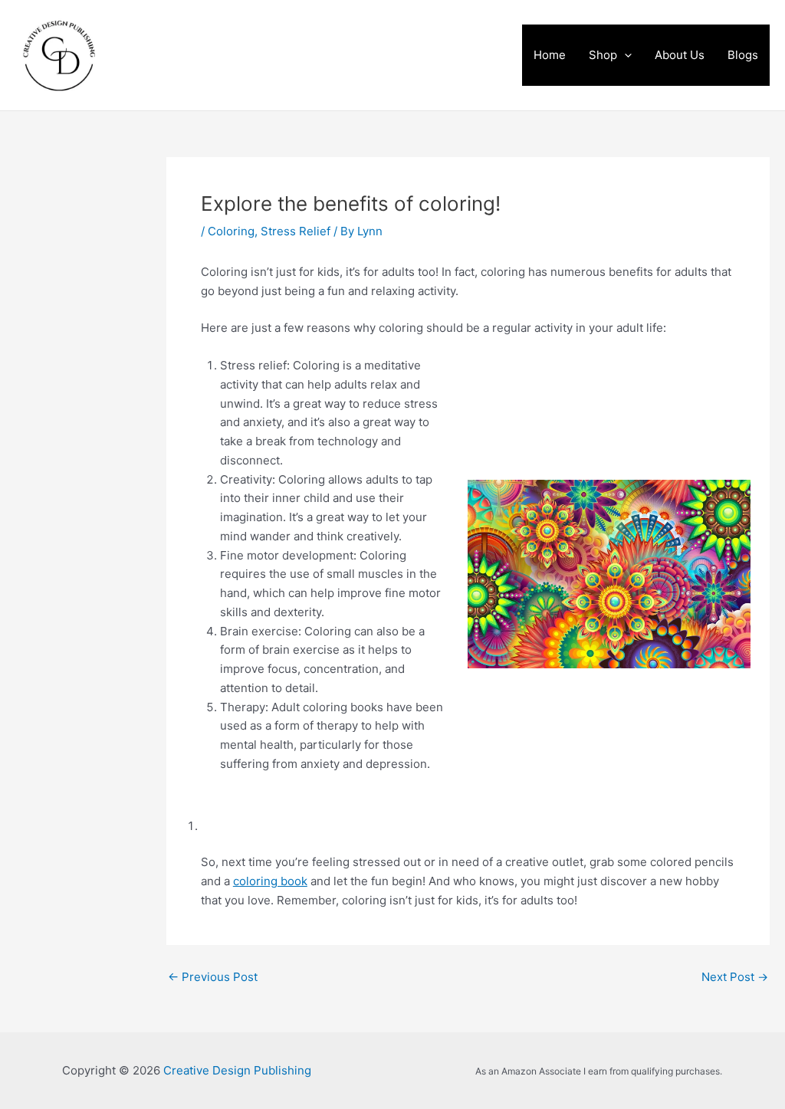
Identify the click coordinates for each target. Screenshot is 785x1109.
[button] (624, 55)
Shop (603, 55)
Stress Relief (295, 231)
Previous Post (213, 977)
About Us (680, 55)
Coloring (231, 231)
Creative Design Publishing (287, 55)
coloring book (270, 881)
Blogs (743, 55)
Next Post (734, 977)
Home (550, 55)
